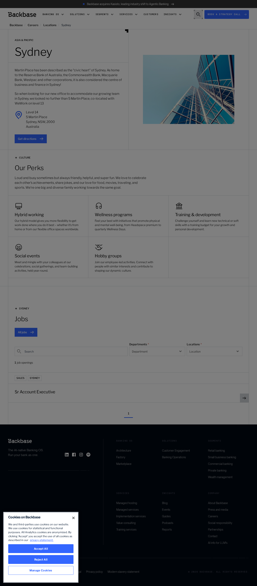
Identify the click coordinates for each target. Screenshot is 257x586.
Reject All (41, 559)
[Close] (73, 517)
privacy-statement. (41, 540)
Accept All (41, 548)
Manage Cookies (41, 570)
